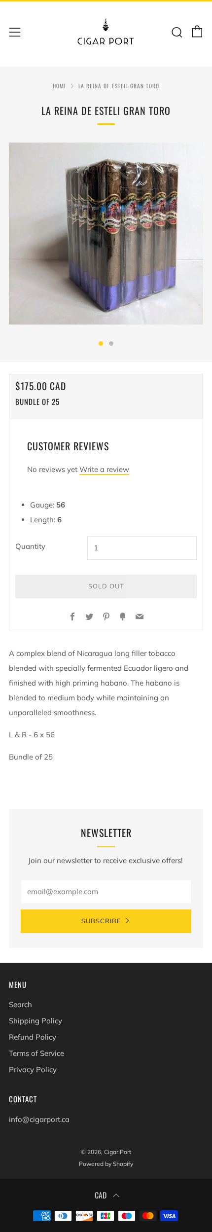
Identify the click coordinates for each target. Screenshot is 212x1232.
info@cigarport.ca (39, 1119)
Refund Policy (32, 1037)
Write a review (104, 469)
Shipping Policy (35, 1020)
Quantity (30, 546)
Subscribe (101, 921)
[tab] (101, 343)
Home (60, 86)
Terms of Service (36, 1053)
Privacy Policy (33, 1069)
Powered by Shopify (106, 1163)
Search (20, 1004)
